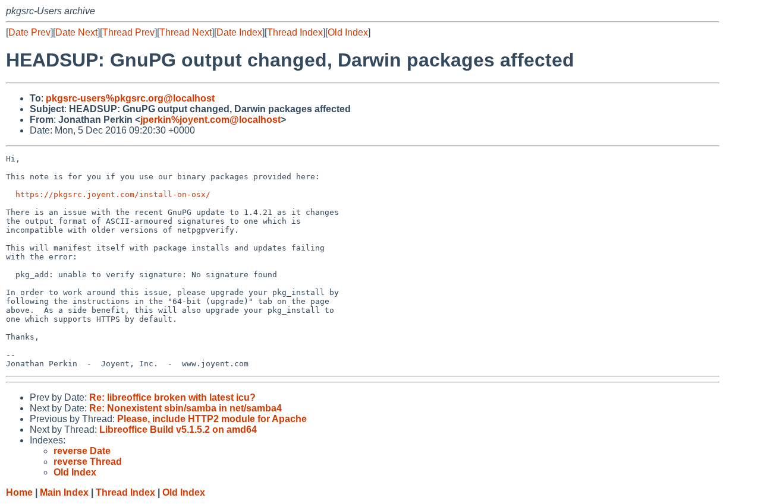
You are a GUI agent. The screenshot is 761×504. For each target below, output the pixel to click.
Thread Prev (128, 32)
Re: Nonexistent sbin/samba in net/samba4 (185, 408)
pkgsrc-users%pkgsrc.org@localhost (130, 98)
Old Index (348, 32)
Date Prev (29, 32)
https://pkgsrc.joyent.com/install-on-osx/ (112, 194)
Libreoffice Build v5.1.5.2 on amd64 (178, 429)
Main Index (64, 492)
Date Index (239, 32)
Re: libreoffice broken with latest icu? (172, 397)
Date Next (76, 32)
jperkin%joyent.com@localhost (210, 120)
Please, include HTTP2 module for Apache (212, 419)
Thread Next (185, 32)
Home (19, 492)
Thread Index (295, 32)
